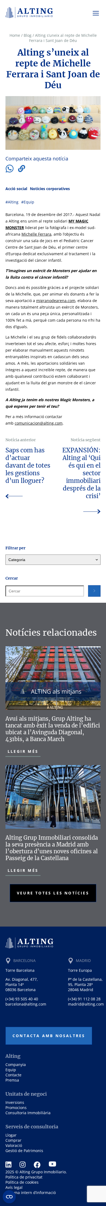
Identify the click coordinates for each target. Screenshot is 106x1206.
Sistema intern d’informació (30, 1192)
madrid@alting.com (86, 1004)
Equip (10, 1069)
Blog (28, 35)
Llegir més (23, 751)
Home (15, 35)
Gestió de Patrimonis (24, 1150)
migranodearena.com (55, 300)
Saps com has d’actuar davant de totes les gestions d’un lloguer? (27, 465)
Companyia (15, 1064)
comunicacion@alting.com (39, 423)
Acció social (16, 188)
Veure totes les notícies (53, 893)
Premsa (12, 1080)
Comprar (13, 1140)
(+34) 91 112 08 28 (84, 998)
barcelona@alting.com (25, 1004)
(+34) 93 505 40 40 (21, 998)
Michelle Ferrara (36, 234)
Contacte (13, 1074)
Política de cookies (22, 1182)
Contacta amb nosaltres (49, 1035)
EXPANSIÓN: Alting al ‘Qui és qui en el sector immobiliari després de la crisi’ (81, 473)
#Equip (27, 202)
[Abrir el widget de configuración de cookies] (9, 1196)
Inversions (14, 1102)
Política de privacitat (23, 1177)
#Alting (11, 202)
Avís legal (14, 1187)
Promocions (16, 1107)
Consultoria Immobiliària (28, 1112)
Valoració (13, 1145)
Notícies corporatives (50, 188)
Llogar (11, 1135)
